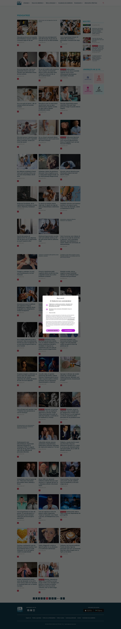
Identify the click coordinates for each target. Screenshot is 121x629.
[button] (60, 313)
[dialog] (60, 314)
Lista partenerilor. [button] (71, 319)
